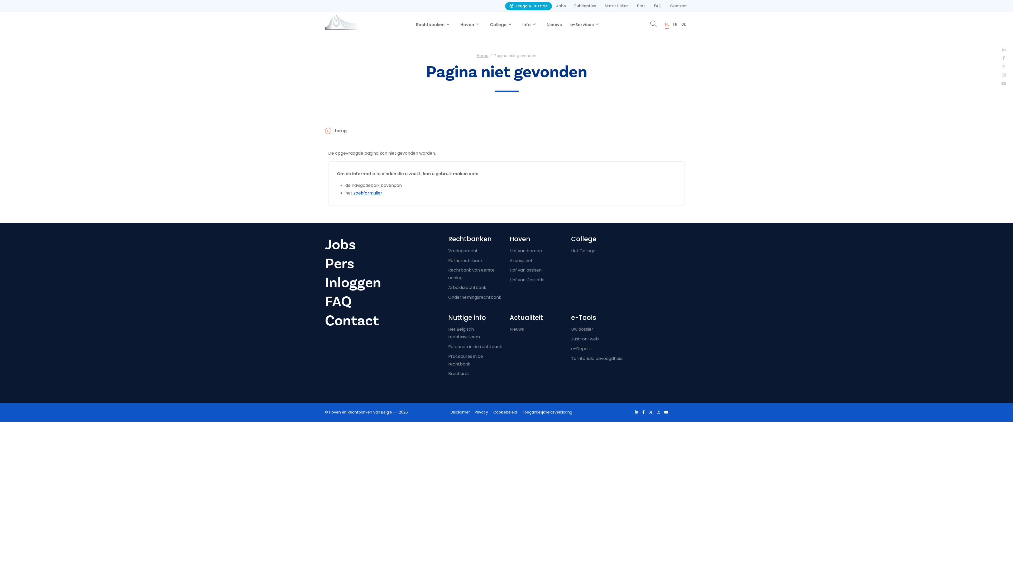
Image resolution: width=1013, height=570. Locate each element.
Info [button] (527, 25)
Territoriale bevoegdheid (597, 358)
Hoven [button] (467, 25)
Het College (583, 251)
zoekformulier (367, 193)
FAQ (658, 5)
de (683, 24)
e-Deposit (581, 349)
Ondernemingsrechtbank (474, 297)
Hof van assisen (526, 270)
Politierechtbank (465, 261)
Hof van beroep (526, 251)
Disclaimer (460, 412)
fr (675, 24)
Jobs (561, 5)
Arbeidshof (521, 261)
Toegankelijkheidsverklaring (547, 412)
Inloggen (353, 282)
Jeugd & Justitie (531, 6)
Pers (641, 5)
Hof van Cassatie (527, 280)
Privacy (481, 412)
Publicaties (585, 5)
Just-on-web (585, 339)
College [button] (499, 25)
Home (482, 55)
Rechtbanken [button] (431, 25)
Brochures (459, 373)
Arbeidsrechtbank (467, 287)
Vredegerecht (463, 251)
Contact (678, 5)
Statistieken (617, 5)
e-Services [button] (582, 25)
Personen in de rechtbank (475, 347)
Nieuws (554, 25)
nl (667, 24)
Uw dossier (582, 329)
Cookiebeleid (505, 412)
